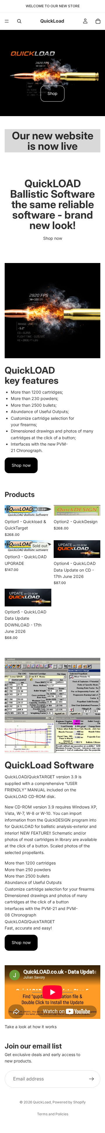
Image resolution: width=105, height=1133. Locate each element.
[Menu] (6, 21)
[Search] (19, 21)
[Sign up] (91, 1079)
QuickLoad (42, 1102)
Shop (52, 93)
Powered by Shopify (69, 1102)
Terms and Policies (52, 1114)
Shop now (52, 238)
